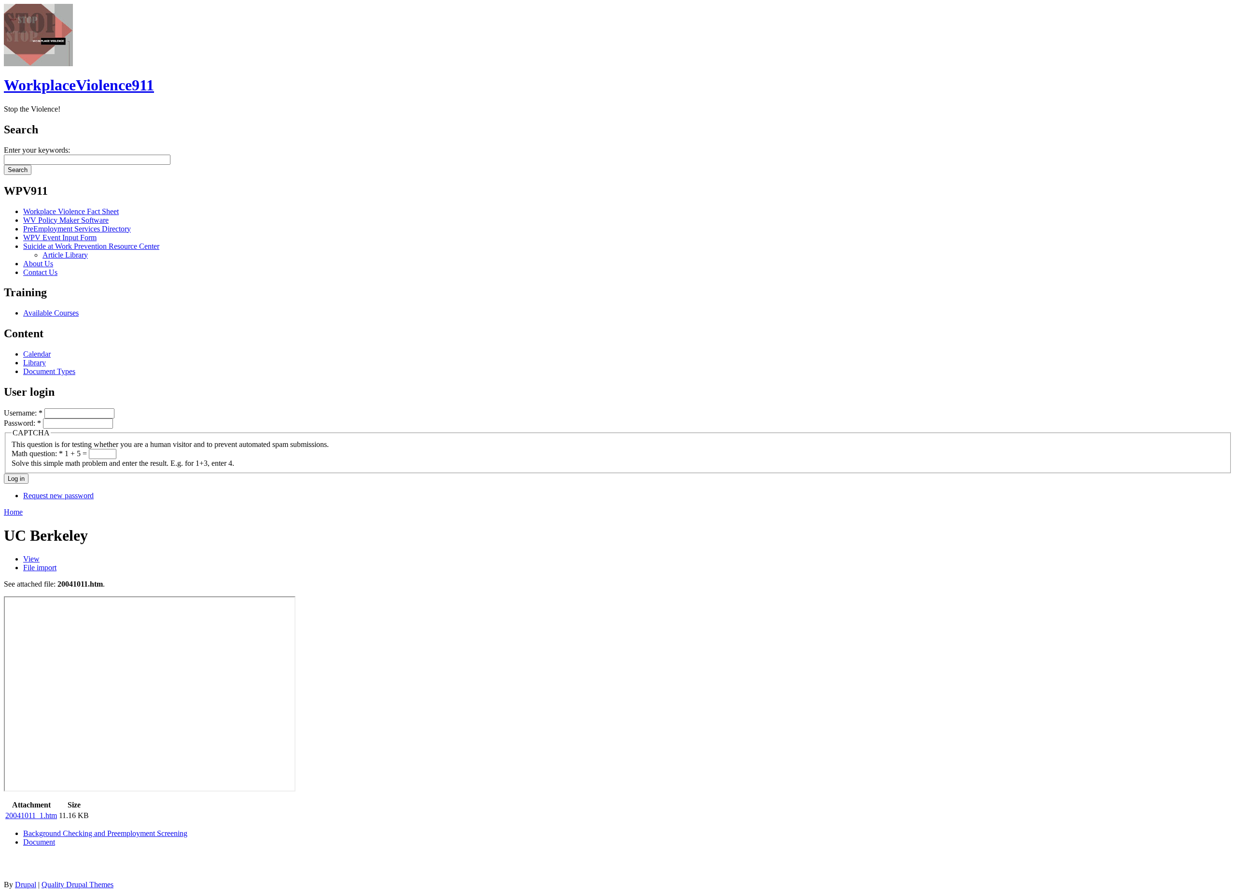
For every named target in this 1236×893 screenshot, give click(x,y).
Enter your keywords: (37, 150)
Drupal (25, 884)
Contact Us (40, 272)
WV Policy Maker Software (66, 220)
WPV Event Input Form (60, 237)
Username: (23, 413)
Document (39, 842)
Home (13, 512)
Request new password (58, 495)
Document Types (49, 371)
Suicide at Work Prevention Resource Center (91, 246)
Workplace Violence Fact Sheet (71, 211)
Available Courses (51, 313)
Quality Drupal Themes (77, 884)
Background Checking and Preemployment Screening (105, 833)
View (31, 559)
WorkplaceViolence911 (79, 85)
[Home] (38, 63)
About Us (38, 263)
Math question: (37, 453)
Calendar (37, 354)
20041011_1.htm (31, 815)
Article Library (65, 255)
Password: (22, 423)
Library (34, 363)
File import (39, 567)
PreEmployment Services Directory (77, 229)
